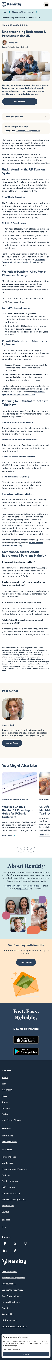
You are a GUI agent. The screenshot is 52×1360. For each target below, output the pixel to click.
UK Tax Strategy (9, 1320)
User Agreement (9, 1271)
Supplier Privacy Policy (12, 1290)
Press (4, 1096)
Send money (26, 962)
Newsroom (7, 1089)
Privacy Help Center (11, 1302)
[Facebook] (5, 1244)
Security (6, 1308)
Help (4, 1227)
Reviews (5, 1114)
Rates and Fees (9, 1156)
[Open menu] (46, 4)
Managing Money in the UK (28, 130)
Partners (6, 1175)
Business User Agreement (13, 1277)
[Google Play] (26, 1051)
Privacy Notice (9, 1283)
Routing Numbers (10, 1181)
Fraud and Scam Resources (14, 1169)
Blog (4, 1083)
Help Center (22, 888)
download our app (31, 885)
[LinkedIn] (5, 1250)
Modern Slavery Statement (14, 1326)
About (5, 1077)
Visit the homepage (12, 885)
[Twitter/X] (15, 1244)
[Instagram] (25, 1244)
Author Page (12, 743)
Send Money (19, 101)
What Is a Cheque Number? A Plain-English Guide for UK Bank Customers (18, 812)
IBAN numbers (8, 1187)
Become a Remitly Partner (14, 1199)
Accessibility (8, 1314)
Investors (6, 1108)
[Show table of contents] (46, 116)
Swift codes (7, 1163)
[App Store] (26, 1040)
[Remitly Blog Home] (11, 4)
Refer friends (8, 1205)
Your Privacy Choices (11, 1120)
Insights (5, 1211)
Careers (5, 1102)
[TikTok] (15, 1250)
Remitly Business (9, 1141)
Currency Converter (11, 1193)
